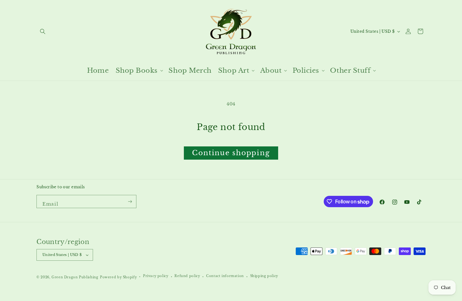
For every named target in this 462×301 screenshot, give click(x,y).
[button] (42, 31)
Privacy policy (155, 276)
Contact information (225, 276)
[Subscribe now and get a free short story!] (130, 201)
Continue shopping (231, 153)
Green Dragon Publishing (75, 277)
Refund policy (187, 276)
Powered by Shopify (118, 277)
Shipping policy (264, 276)
